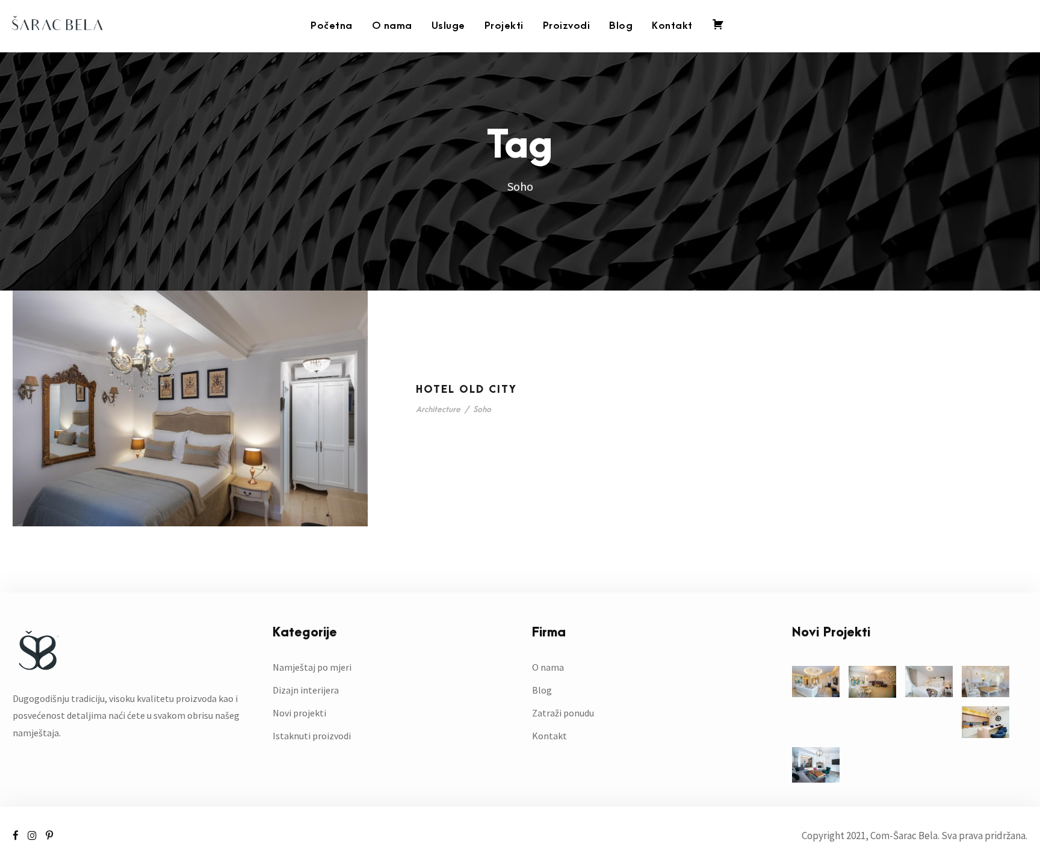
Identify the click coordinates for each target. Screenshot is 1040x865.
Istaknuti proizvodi (312, 736)
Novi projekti (299, 713)
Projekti (504, 25)
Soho (482, 409)
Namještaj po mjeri (312, 667)
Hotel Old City (466, 389)
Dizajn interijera (306, 690)
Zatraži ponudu (563, 713)
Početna (332, 25)
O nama (392, 25)
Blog (621, 25)
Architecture (438, 409)
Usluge (448, 25)
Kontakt (672, 25)
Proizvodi (566, 25)
